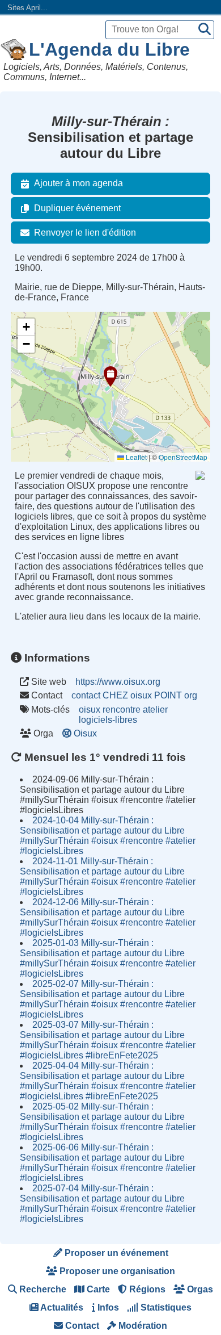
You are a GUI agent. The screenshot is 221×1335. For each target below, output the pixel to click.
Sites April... (27, 7)
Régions (146, 1289)
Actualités (61, 1307)
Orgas (199, 1289)
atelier (155, 709)
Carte (97, 1289)
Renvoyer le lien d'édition (85, 232)
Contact (81, 1325)
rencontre (122, 709)
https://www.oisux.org (117, 682)
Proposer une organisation (116, 1271)
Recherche (41, 1289)
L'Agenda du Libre (109, 49)
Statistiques (165, 1307)
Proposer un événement (115, 1253)
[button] (110, 376)
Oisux (85, 733)
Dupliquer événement (77, 208)
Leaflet (135, 457)
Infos (107, 1307)
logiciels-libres (108, 720)
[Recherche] (204, 29)
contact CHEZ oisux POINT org (134, 695)
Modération (141, 1325)
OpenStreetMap (183, 457)
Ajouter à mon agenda (78, 183)
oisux (89, 709)
